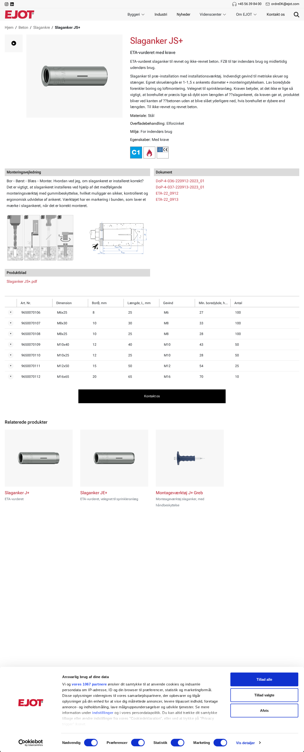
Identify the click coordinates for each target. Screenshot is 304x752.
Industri (161, 14)
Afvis (264, 711)
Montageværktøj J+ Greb (179, 492)
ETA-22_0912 (167, 193)
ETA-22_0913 (167, 199)
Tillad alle (264, 679)
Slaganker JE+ (93, 492)
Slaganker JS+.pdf (22, 281)
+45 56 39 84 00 (249, 4)
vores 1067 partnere (89, 684)
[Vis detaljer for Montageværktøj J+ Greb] (190, 458)
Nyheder (183, 14)
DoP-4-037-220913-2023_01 (180, 187)
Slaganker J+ (17, 492)
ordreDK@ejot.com (285, 4)
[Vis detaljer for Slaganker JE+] (114, 458)
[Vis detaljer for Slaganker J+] (39, 458)
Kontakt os (276, 14)
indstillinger (103, 713)
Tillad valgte (264, 695)
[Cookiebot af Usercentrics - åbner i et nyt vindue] (31, 742)
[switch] (138, 742)
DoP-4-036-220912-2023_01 (180, 181)
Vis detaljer (245, 743)
